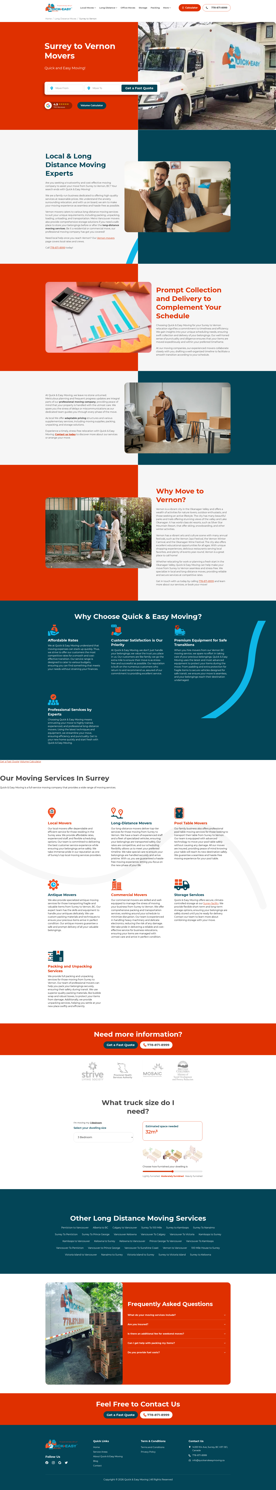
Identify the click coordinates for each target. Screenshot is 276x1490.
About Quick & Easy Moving (108, 1456)
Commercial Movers (129, 895)
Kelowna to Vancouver (132, 1241)
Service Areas (100, 1451)
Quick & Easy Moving (136, 1479)
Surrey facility (210, 903)
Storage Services (189, 895)
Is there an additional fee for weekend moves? (156, 1333)
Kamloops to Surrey (210, 1234)
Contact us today (65, 434)
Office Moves (128, 7)
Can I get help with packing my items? (151, 1343)
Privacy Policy (148, 1451)
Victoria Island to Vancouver (81, 1254)
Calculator (191, 7)
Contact (97, 1465)
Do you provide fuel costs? (144, 1352)
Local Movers (60, 823)
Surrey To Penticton (66, 1234)
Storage (143, 7)
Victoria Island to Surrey (140, 1254)
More (166, 7)
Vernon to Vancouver (175, 1248)
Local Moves (87, 7)
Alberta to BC (100, 1227)
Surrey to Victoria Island (172, 1254)
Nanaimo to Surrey (112, 1254)
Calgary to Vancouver (125, 1227)
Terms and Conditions (152, 1447)
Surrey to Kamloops (177, 1227)
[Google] (59, 1462)
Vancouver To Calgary (153, 1234)
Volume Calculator (92, 105)
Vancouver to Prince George (104, 1248)
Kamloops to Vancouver (76, 1241)
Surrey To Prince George (96, 1234)
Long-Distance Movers (131, 823)
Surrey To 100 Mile (151, 1227)
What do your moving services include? (152, 1315)
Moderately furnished (172, 1176)
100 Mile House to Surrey (205, 1248)
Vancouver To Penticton (70, 1248)
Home (48, 18)
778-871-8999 (219, 7)
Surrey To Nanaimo (204, 1227)
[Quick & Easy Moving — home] (58, 8)
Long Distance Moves (65, 18)
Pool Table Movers (190, 823)
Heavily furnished (193, 1176)
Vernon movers (106, 238)
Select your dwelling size (90, 1128)
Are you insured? (138, 1324)
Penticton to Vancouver (75, 1227)
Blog (95, 1461)
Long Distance (107, 7)
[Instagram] (53, 1462)
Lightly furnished (151, 1176)
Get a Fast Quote (139, 88)
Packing (155, 7)
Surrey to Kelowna (200, 1254)
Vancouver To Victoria (182, 1234)
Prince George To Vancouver (166, 1241)
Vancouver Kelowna (125, 1234)
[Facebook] (46, 1462)
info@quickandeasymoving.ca (208, 1460)
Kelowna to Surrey (104, 1241)
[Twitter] (66, 1462)
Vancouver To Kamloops (200, 1241)
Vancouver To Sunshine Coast (141, 1248)
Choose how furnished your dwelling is (165, 1166)
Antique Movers (62, 895)
